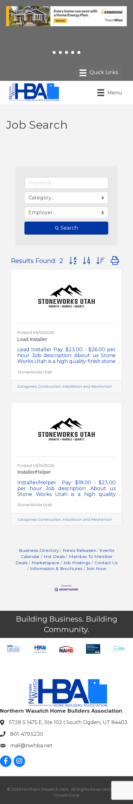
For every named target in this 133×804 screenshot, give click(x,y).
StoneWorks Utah (34, 372)
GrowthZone (66, 795)
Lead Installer (32, 339)
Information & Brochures (56, 568)
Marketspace (45, 562)
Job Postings (76, 562)
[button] (72, 261)
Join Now (96, 568)
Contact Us (106, 562)
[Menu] (98, 72)
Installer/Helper (34, 472)
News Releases (79, 550)
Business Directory (39, 550)
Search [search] (69, 228)
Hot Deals (54, 556)
